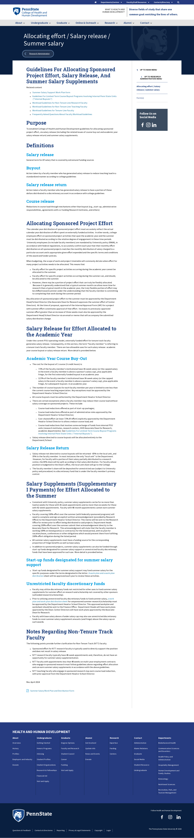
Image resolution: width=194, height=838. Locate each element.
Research (110, 22)
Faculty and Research (70, 748)
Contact (144, 22)
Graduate (62, 22)
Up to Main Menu (148, 70)
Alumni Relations (141, 748)
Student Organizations (46, 765)
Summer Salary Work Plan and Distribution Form (52, 690)
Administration (140, 743)
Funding (64, 765)
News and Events (92, 754)
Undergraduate (39, 22)
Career (64, 759)
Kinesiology (163, 779)
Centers (113, 754)
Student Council (67, 754)
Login (109, 830)
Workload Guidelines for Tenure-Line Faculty (53, 110)
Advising (40, 754)
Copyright (98, 830)
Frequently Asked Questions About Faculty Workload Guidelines (62, 114)
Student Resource (141, 765)
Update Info (90, 748)
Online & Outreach (86, 22)
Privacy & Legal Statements (80, 830)
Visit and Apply (43, 781)
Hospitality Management (168, 765)
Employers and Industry (22, 759)
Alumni (127, 22)
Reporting (61, 830)
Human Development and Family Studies (168, 772)
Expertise (114, 743)
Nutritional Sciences (166, 784)
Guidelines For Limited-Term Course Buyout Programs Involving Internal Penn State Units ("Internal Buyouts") (74, 97)
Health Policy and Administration (165, 758)
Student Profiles (44, 759)
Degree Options (68, 743)
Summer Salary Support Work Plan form (51, 92)
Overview (17, 743)
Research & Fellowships (47, 770)
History (16, 748)
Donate (16, 765)
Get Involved (90, 743)
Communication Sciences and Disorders (168, 750)
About (18, 22)
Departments (164, 738)
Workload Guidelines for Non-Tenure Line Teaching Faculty (59, 106)
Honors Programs (44, 748)
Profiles (16, 754)
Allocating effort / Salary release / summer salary (148, 88)
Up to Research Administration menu (151, 78)
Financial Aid (42, 776)
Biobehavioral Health (167, 743)
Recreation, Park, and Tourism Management (167, 791)
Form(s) (140, 98)
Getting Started (43, 743)
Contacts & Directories (44, 830)
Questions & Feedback (22, 830)
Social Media (139, 759)
